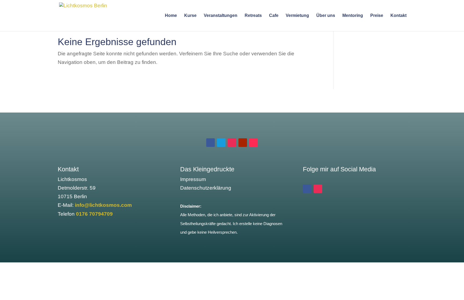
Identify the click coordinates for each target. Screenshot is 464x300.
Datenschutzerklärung (205, 188)
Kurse (190, 16)
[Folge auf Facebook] (210, 142)
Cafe (273, 16)
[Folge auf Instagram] (232, 142)
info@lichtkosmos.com (103, 205)
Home (171, 16)
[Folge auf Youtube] (242, 142)
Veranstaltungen (220, 16)
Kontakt (398, 16)
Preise (376, 16)
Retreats (253, 16)
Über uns (325, 16)
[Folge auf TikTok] (253, 142)
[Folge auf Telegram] (221, 142)
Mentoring (352, 16)
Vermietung (297, 16)
